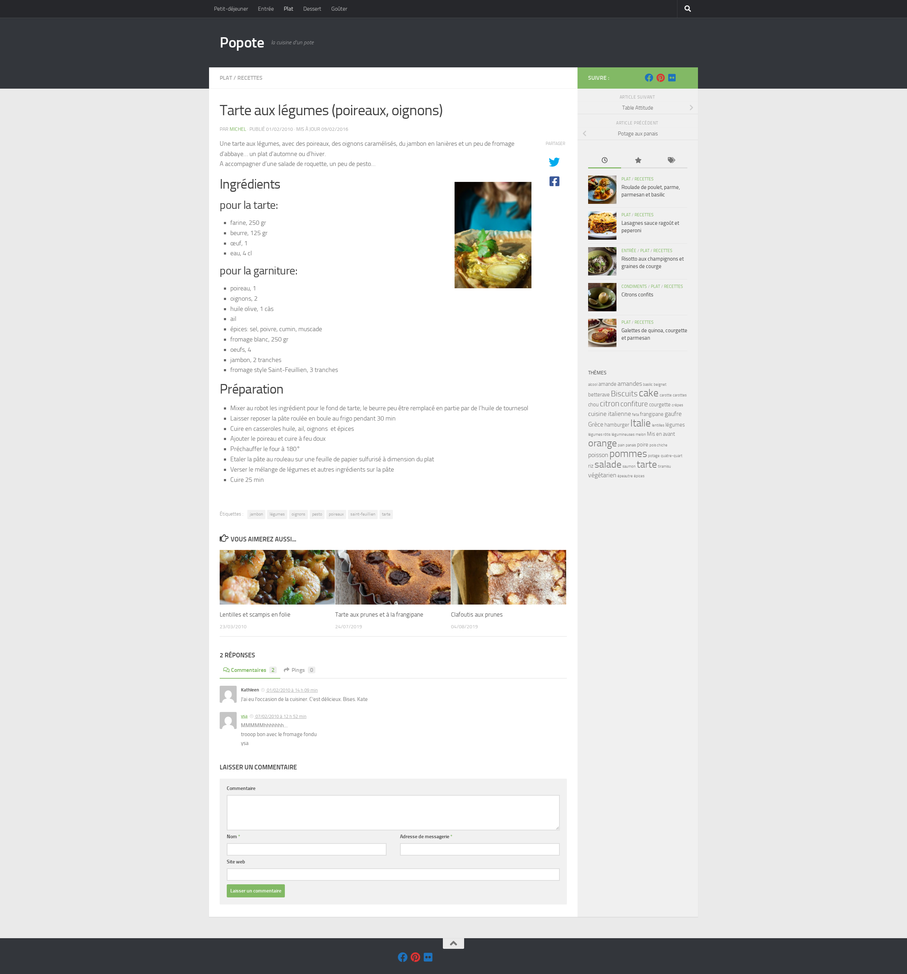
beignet (660, 384)
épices (639, 476)
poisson (598, 455)
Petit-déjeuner (231, 8)
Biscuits (624, 394)
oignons (298, 514)
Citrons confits (637, 294)
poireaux (336, 514)
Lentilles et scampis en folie (255, 614)
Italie (640, 423)
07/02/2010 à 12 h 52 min (280, 716)
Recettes (250, 77)
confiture (634, 404)
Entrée (266, 8)
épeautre (625, 476)
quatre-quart (671, 455)
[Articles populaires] (637, 160)
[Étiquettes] (670, 160)
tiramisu (664, 466)
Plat (288, 8)
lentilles (658, 425)
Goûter (339, 8)
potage (654, 455)
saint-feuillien (362, 514)
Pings (302, 670)
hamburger (616, 425)
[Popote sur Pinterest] (660, 77)
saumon (629, 466)
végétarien (602, 475)
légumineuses (623, 434)
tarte (386, 514)
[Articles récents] (604, 160)
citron (609, 403)
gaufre (673, 414)
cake (649, 393)
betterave (599, 394)
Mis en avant (661, 434)
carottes (680, 395)
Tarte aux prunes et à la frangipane (379, 614)
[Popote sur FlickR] (671, 77)
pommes (628, 453)
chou (593, 404)
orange (602, 443)
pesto (317, 514)
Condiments (634, 286)
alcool (592, 384)
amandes (630, 384)
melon (641, 434)
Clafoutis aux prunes (477, 614)
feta (635, 414)
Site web (236, 862)
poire (642, 444)
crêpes (677, 405)
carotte (666, 395)
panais (631, 445)
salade (608, 464)
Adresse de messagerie (426, 837)
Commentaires (253, 670)
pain (621, 445)
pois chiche (658, 445)
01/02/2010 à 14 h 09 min (292, 690)
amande (607, 384)
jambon (256, 514)
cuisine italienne (609, 414)
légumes (277, 514)
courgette (660, 404)
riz (590, 466)
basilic (648, 384)
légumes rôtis (599, 434)
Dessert (312, 8)
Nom (233, 837)
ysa (244, 716)
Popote (242, 42)
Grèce (595, 424)
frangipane (652, 414)
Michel (238, 129)
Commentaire (241, 788)
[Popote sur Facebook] (649, 77)
